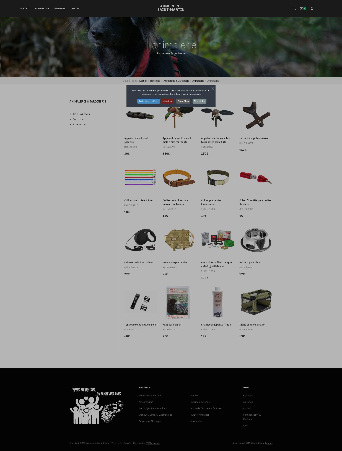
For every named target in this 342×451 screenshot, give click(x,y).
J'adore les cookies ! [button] (148, 101)
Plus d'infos (199, 101)
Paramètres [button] (183, 101)
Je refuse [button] (168, 101)
